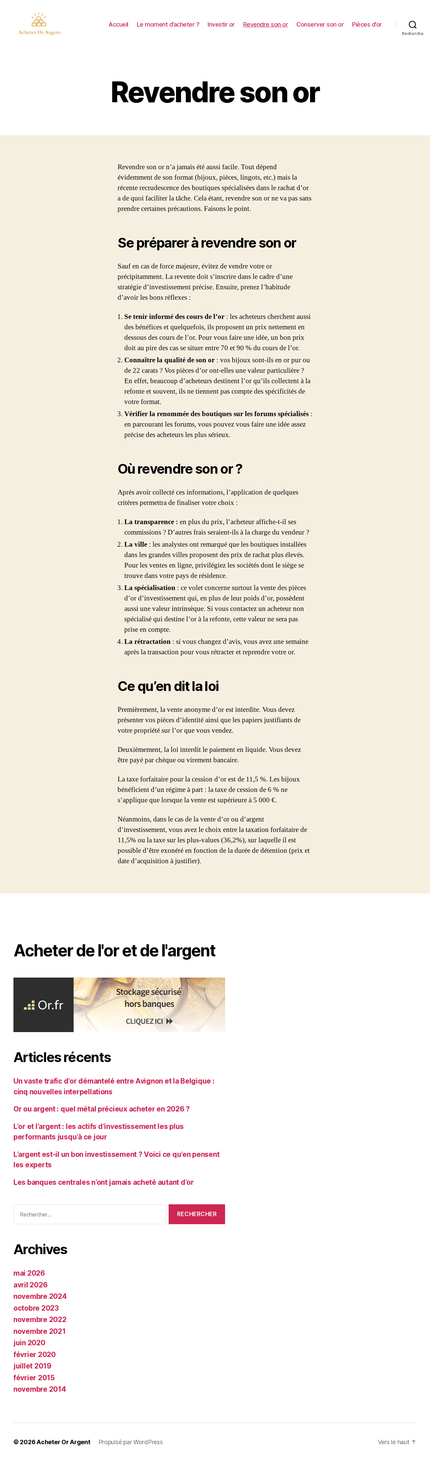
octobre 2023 (36, 1308)
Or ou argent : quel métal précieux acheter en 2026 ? (101, 1109)
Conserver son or (320, 24)
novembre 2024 (40, 1296)
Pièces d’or (367, 24)
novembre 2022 (40, 1319)
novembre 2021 (39, 1331)
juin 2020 (29, 1343)
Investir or (221, 24)
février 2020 (34, 1354)
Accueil (118, 24)
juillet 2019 (32, 1366)
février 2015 (34, 1378)
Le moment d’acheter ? (168, 24)
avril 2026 (30, 1285)
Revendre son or (265, 24)
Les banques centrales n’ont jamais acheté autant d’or (103, 1182)
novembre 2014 (39, 1389)
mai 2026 (29, 1273)
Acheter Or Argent (63, 1442)
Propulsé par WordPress (130, 1442)
